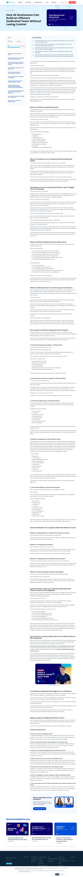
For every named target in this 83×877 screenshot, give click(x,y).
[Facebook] (9, 863)
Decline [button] (62, 874)
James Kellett (35, 446)
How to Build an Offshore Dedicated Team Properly (16, 77)
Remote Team (59, 843)
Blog (7, 10)
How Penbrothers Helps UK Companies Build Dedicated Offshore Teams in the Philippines (15, 86)
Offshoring (10, 841)
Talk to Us (73, 860)
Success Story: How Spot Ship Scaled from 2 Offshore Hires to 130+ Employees (16, 92)
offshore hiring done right (40, 338)
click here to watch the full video (53, 685)
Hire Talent (26, 857)
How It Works (34, 857)
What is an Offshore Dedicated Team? (15, 54)
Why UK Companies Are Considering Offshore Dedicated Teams (16, 58)
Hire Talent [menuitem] (20, 2)
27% (60, 171)
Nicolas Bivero (66, 444)
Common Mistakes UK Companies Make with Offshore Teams (15, 81)
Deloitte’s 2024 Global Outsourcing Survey (39, 226)
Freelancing (35, 841)
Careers (72, 857)
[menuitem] (28, 2)
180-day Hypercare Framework (60, 623)
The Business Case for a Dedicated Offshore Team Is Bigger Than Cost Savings (15, 63)
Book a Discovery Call (34, 726)
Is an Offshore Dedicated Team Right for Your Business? (16, 97)
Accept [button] (57, 874)
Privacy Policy (40, 868)
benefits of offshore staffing (36, 209)
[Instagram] (11, 863)
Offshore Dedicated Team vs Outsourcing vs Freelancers (14, 73)
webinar (50, 446)
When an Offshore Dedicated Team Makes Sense (16, 68)
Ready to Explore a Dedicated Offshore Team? (14, 101)
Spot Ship (73, 444)
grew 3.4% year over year (39, 92)
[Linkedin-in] (7, 863)
